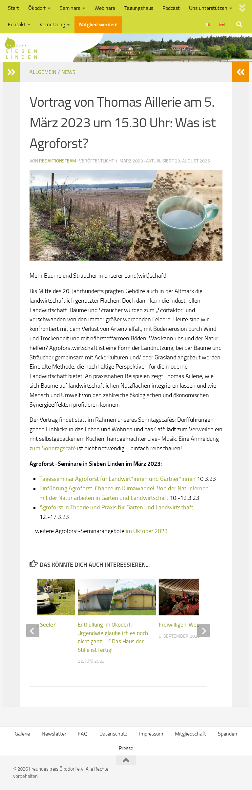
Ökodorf (37, 8)
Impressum (151, 734)
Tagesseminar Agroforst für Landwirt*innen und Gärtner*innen (117, 478)
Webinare (104, 8)
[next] (203, 630)
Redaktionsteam (57, 161)
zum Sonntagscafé (53, 448)
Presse (126, 748)
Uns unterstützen (208, 8)
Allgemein (43, 72)
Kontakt (17, 24)
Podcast (171, 8)
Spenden (227, 734)
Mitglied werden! (98, 24)
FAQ (83, 734)
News (68, 72)
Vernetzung (52, 24)
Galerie (22, 734)
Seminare (70, 8)
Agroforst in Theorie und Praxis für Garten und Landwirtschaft (116, 507)
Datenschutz (113, 734)
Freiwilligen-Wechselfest (188, 624)
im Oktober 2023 (147, 531)
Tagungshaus (138, 8)
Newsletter (54, 734)
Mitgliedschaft (190, 734)
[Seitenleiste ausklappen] (240, 72)
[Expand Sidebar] (11, 72)
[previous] (32, 630)
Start (13, 8)
